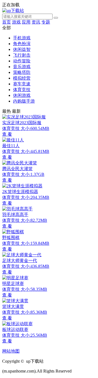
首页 (6, 22)
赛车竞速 (21, 84)
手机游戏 (21, 38)
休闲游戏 (21, 95)
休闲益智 (21, 49)
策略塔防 (21, 72)
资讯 (36, 22)
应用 (26, 22)
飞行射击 (21, 55)
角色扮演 (21, 43)
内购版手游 (24, 101)
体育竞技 (21, 89)
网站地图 (11, 351)
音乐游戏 (21, 66)
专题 (45, 22)
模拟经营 (21, 78)
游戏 (16, 22)
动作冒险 (21, 61)
